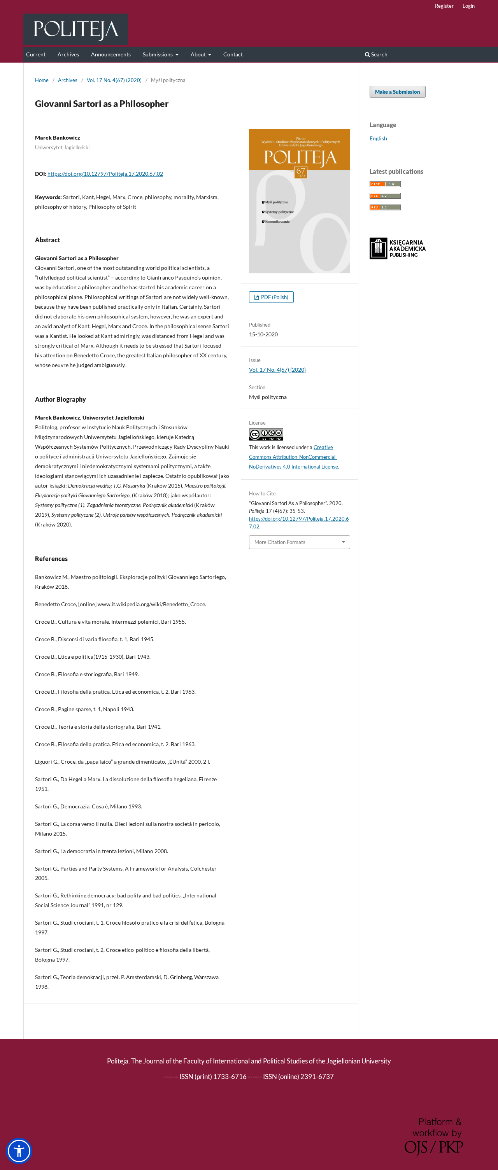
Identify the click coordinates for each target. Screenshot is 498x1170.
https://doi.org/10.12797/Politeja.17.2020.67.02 (105, 173)
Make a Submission (397, 92)
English (378, 138)
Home (42, 80)
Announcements (111, 54)
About (199, 54)
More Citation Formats (279, 542)
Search (379, 54)
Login (469, 6)
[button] (19, 1151)
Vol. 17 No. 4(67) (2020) (114, 80)
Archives (68, 54)
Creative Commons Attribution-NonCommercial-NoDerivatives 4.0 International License (293, 457)
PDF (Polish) (274, 297)
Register (444, 6)
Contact (233, 54)
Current (36, 54)
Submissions (158, 54)
